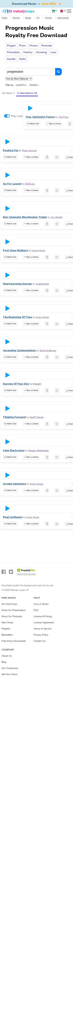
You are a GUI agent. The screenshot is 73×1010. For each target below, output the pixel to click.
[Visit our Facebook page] (4, 572)
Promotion (13, 52)
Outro (22, 59)
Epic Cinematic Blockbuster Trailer (25, 217)
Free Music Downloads (14, 641)
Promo (34, 46)
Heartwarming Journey (17, 283)
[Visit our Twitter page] (11, 572)
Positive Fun (10, 150)
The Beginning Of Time (17, 317)
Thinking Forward (14, 417)
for (38, 17)
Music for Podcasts (12, 616)
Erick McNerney (48, 350)
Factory (27, 52)
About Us (7, 655)
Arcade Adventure (14, 484)
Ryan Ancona (29, 150)
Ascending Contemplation (19, 350)
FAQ (36, 610)
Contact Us (39, 641)
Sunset (11, 59)
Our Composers (10, 668)
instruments (63, 17)
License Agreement (44, 622)
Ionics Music (38, 250)
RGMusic (30, 183)
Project (11, 46)
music (4, 17)
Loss (53, 52)
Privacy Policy (41, 634)
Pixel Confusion (12, 517)
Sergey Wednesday (38, 450)
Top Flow (64, 117)
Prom (22, 46)
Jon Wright (56, 217)
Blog (4, 662)
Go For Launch (12, 183)
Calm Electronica (13, 450)
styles (28, 17)
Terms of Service (42, 628)
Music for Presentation (14, 610)
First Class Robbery (15, 250)
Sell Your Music (10, 674)
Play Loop (17, 116)
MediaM (37, 384)
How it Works (41, 604)
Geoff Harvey (37, 417)
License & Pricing (43, 616)
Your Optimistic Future (40, 117)
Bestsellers (7, 634)
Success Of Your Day (16, 384)
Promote (46, 46)
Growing (41, 52)
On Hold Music (9, 604)
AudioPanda (42, 283)
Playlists (6, 628)
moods (48, 17)
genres (16, 17)
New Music (7, 622)
